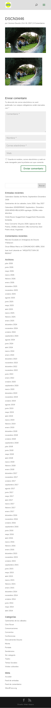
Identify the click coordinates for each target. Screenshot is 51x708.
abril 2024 (9, 347)
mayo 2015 (9, 572)
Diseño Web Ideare (25, 704)
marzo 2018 (9, 462)
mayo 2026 (9, 271)
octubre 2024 (10, 332)
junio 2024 (9, 343)
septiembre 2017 (11, 485)
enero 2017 (9, 511)
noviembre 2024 (11, 328)
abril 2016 (9, 538)
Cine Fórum (9, 624)
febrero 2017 (10, 507)
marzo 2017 (9, 504)
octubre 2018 (10, 439)
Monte (7, 643)
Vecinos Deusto (14, 23)
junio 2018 (9, 450)
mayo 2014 (9, 607)
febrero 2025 (10, 317)
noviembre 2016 (11, 519)
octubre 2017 (10, 481)
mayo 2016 (9, 534)
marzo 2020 (9, 389)
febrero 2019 (10, 424)
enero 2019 (9, 427)
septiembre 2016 (11, 527)
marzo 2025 (9, 313)
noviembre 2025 (11, 290)
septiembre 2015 (11, 565)
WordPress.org (11, 688)
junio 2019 (9, 408)
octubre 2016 (10, 523)
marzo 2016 (9, 542)
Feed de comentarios (13, 684)
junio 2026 (9, 267)
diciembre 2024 (11, 324)
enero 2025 (9, 320)
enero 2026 (9, 282)
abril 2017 (9, 500)
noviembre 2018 (11, 435)
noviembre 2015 (11, 557)
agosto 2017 (10, 488)
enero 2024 (9, 355)
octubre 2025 (10, 294)
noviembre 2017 (11, 477)
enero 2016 (9, 549)
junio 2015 (9, 569)
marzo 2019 (9, 420)
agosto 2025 (10, 298)
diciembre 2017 (11, 473)
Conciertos (9, 632)
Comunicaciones (11, 628)
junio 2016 (9, 530)
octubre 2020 (10, 382)
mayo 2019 (9, 412)
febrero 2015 (10, 584)
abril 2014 (9, 611)
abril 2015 (9, 576)
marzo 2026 (9, 275)
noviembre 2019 (11, 397)
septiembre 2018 (11, 443)
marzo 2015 (9, 580)
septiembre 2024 (11, 336)
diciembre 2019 (11, 393)
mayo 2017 (9, 496)
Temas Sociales (11, 663)
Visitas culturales (12, 666)
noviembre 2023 (11, 362)
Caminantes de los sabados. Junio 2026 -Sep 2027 (24, 203)
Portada (8, 647)
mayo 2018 (9, 454)
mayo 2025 (9, 305)
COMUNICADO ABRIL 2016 (33, 246)
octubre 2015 (10, 561)
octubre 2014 (10, 599)
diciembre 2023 (11, 359)
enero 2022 (9, 378)
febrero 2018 (10, 465)
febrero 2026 (10, 279)
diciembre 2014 (11, 591)
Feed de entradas (12, 680)
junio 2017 (9, 492)
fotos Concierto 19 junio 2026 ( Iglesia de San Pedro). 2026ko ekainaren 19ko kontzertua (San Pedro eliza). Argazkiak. (23, 227)
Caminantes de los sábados (15, 621)
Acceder (8, 677)
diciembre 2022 (11, 366)
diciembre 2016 (11, 515)
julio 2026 (9, 263)
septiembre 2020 (11, 385)
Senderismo (9, 651)
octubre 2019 (10, 401)
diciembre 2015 (11, 553)
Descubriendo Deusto (13, 640)
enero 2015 (9, 588)
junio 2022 (9, 374)
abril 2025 (9, 309)
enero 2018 (9, 469)
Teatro (7, 659)
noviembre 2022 (11, 370)
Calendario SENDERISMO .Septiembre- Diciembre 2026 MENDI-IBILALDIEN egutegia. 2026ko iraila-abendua (24, 210)
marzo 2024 (9, 351)
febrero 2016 (10, 546)
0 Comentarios (39, 23)
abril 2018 (9, 458)
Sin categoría (10, 655)
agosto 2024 (10, 340)
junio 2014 (9, 603)
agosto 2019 (10, 404)
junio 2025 (9, 301)
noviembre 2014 (11, 595)
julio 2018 (9, 446)
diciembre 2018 (11, 431)
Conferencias (10, 636)
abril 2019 (9, 416)
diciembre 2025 (11, 286)
